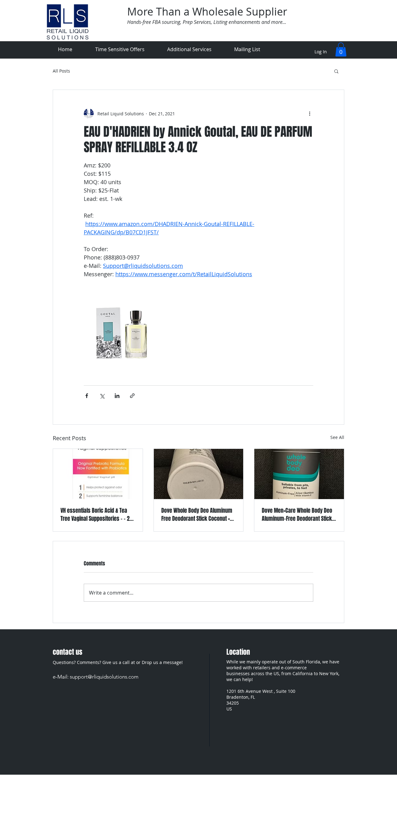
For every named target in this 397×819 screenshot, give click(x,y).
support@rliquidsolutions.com (104, 677)
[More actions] (309, 113)
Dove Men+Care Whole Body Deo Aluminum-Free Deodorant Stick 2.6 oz (297, 515)
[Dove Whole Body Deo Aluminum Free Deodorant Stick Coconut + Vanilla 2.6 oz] (198, 474)
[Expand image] (121, 332)
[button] (341, 49)
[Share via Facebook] (87, 396)
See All (337, 437)
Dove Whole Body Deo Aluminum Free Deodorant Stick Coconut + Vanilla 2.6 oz (196, 515)
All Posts (61, 71)
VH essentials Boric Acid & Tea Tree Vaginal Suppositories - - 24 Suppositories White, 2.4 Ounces (96, 515)
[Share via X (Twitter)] (102, 396)
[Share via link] (132, 396)
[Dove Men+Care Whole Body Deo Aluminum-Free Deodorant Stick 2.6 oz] (299, 474)
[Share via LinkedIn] (117, 396)
